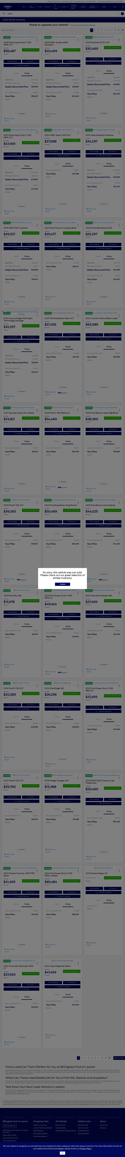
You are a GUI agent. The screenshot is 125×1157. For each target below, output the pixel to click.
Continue (62, 584)
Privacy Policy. (86, 1149)
